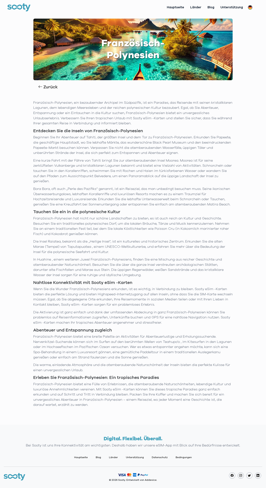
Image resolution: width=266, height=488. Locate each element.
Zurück (50, 87)
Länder (195, 7)
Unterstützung (231, 7)
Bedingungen (184, 457)
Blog (211, 7)
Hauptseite (175, 7)
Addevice (151, 480)
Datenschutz (160, 457)
